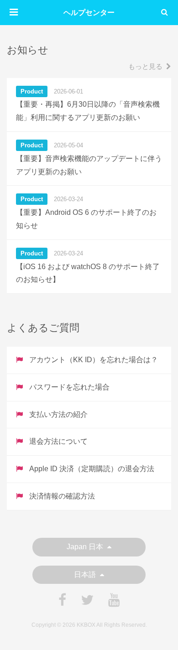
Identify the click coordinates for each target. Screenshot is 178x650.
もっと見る (145, 66)
